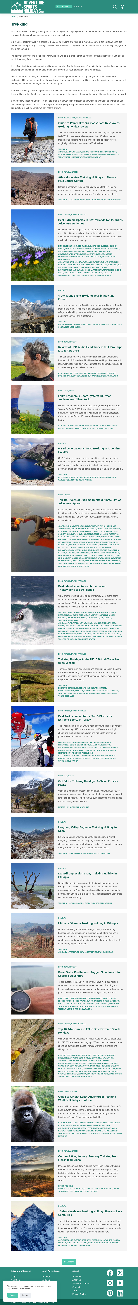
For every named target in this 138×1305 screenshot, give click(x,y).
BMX (60, 246)
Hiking (68, 249)
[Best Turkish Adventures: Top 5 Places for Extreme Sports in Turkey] (32, 736)
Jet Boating (115, 539)
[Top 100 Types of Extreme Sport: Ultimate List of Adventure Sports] (32, 531)
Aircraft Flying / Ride (101, 526)
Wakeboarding (109, 257)
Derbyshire (84, 688)
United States (88, 639)
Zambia (119, 1133)
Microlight (63, 545)
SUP (71, 257)
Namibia (90, 1131)
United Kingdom (71, 157)
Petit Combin (109, 270)
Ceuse (61, 1066)
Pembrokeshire (99, 154)
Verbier (100, 275)
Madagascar (99, 1128)
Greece (99, 628)
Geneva (61, 265)
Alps (60, 262)
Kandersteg (73, 267)
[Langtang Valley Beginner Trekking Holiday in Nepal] (32, 838)
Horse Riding (114, 537)
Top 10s (67, 215)
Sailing (101, 553)
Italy (115, 324)
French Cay (73, 628)
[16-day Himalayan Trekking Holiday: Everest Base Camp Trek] (32, 1226)
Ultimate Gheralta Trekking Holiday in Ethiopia (88, 923)
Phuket (117, 634)
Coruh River (85, 756)
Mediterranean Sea (67, 634)
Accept (13, 1295)
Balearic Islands (93, 623)
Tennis (71, 1009)
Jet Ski (61, 542)
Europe (85, 152)
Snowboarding (105, 254)
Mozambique (81, 1131)
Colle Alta (70, 1189)
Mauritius (117, 631)
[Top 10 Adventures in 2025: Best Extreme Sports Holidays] (32, 1050)
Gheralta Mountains (94, 952)
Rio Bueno (87, 636)
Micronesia (75, 1071)
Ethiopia (100, 903)
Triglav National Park (75, 1077)
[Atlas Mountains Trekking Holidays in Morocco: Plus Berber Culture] (32, 186)
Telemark (115, 561)
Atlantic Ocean (77, 623)
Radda (116, 1189)
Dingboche (68, 1240)
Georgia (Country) (74, 1069)
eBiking (69, 373)
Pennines (114, 691)
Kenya (68, 1128)
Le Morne (93, 631)
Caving (96, 532)
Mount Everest (80, 1243)
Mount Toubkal (114, 200)
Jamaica (84, 631)
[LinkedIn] (120, 1293)
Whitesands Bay (93, 157)
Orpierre (107, 1071)
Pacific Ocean (106, 634)
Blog (60, 118)
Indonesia (75, 631)
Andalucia (68, 1063)
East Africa (90, 903)
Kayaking (87, 249)
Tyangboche (84, 1246)
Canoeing (62, 532)
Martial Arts (111, 542)
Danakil (80, 903)
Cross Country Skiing (98, 998)
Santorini (97, 636)
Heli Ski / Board (78, 537)
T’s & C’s (76, 1290)
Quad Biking (113, 550)
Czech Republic (103, 1066)
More (76, 7)
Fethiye (112, 756)
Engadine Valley (92, 262)
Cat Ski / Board (85, 532)
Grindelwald (84, 265)
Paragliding (92, 251)
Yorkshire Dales (66, 696)
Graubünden (72, 265)
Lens (76, 270)
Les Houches (76, 327)
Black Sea (74, 756)
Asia (67, 623)
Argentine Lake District (80, 477)
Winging (74, 566)
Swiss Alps (108, 273)
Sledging (78, 558)
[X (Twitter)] (120, 1272)
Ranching (70, 553)
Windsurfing (64, 259)
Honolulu (114, 628)
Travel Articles (83, 118)
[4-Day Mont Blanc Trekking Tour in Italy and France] (32, 309)
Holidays (62, 290)
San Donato (63, 1191)
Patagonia (106, 477)
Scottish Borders (76, 693)
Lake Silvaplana (99, 267)
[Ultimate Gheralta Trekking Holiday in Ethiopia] (32, 935)
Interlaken (96, 265)
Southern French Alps (97, 1074)
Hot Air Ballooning (67, 539)
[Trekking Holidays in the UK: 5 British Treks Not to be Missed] (32, 675)
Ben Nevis (62, 688)
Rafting (102, 251)
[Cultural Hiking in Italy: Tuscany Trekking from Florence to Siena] (32, 1171)
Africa (61, 623)
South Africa (64, 1133)
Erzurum (96, 756)
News (71, 391)
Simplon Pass (70, 273)
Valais (93, 275)
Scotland (62, 693)
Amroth (61, 152)
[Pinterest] (110, 1293)
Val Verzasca (83, 275)
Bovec (90, 1063)
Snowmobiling (64, 561)
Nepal (97, 853)
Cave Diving (105, 742)
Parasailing (77, 550)
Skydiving (92, 254)
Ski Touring (116, 556)
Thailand (62, 639)
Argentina (63, 477)
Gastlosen (114, 262)
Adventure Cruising (81, 526)
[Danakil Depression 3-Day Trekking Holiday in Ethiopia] (32, 886)
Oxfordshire (90, 691)
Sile (69, 761)
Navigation (71, 547)
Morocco (101, 200)
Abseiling (66, 526)
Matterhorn (96, 270)
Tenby (61, 157)
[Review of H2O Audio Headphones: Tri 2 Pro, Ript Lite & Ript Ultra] (32, 359)
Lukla (70, 1243)
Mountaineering (65, 251)
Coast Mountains (87, 1066)
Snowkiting (63, 257)
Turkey (75, 761)
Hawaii (106, 628)
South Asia (105, 853)
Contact (76, 1287)
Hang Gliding (64, 537)
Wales (82, 157)
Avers (66, 262)
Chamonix (67, 324)
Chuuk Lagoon (71, 1066)
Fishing (84, 612)
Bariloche (96, 477)
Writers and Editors (81, 1283)
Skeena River (71, 1074)
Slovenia (82, 1074)
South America (85, 480)
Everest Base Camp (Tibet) (86, 1240)
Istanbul (70, 758)
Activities (62, 7)
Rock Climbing (82, 553)
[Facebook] (110, 1272)
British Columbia (101, 1063)
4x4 (59, 526)
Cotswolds (73, 688)
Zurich (108, 275)
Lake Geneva (86, 267)
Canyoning (95, 246)
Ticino (73, 275)
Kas (95, 758)
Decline (25, 1295)
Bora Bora (111, 623)
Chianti (61, 1189)
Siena (86, 1191)
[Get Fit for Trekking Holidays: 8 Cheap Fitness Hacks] (32, 792)
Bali (104, 623)
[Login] (122, 7)
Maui (110, 631)
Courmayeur (79, 324)
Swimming (96, 376)
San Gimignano (76, 1191)
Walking (114, 376)
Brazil (61, 626)
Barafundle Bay (73, 152)
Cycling (104, 246)
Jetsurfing (70, 542)
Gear (66, 342)
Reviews (67, 118)
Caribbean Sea (95, 626)
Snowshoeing (78, 561)
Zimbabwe (62, 1136)
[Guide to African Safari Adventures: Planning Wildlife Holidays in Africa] (32, 1114)
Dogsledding (87, 534)
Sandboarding (112, 553)
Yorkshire (112, 693)
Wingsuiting (84, 566)
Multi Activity (80, 251)
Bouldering (68, 246)
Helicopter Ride (93, 537)
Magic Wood (84, 270)
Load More (69, 1262)
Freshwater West (108, 152)
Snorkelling (89, 558)
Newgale (76, 154)
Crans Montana (77, 262)
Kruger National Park (82, 1128)
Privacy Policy (79, 1294)
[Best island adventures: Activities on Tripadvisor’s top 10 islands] (32, 610)
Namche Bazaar (95, 1243)
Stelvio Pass (96, 273)
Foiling (104, 534)
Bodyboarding (77, 529)
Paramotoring (65, 550)
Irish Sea (79, 691)
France (96, 324)
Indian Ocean (64, 631)
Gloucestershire (66, 691)
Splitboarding (92, 561)
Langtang (88, 853)
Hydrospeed (82, 539)
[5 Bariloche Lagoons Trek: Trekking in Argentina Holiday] (32, 462)
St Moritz (86, 273)
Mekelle (108, 903)
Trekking (62, 149)
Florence (88, 1189)
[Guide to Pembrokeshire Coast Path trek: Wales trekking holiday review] (32, 138)
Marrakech (91, 200)
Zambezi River (108, 1133)
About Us (76, 1280)
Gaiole (97, 1189)
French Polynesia (87, 628)
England (95, 688)
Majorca (103, 631)
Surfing (77, 257)
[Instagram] (110, 1283)
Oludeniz (62, 761)
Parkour (88, 550)
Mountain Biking (111, 249)
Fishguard (94, 152)
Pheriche (62, 1246)
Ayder (66, 756)
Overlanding (83, 547)
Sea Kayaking (88, 556)
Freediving (113, 534)
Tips (73, 118)
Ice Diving (105, 539)
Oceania (95, 634)
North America (84, 634)
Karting (80, 542)
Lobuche (62, 1243)
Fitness (77, 373)
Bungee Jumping (81, 246)
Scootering (63, 556)
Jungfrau (112, 265)
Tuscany (94, 1191)
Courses (46, 1280)
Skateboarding (74, 254)
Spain (119, 636)
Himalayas (79, 853)
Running (62, 376)
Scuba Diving (76, 556)
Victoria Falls (94, 1133)
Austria (82, 1063)
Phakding (114, 1243)
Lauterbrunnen (65, 270)
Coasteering (106, 532)
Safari (69, 1125)
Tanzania (75, 1133)
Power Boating (100, 550)
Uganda (84, 1133)
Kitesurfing (98, 249)
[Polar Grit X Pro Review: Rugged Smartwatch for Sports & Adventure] (32, 988)
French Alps (107, 324)
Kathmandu (114, 1240)
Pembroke (86, 154)
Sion (79, 273)
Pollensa (62, 636)
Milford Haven (65, 154)
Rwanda (99, 1131)
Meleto (109, 1189)
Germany (88, 1069)
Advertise (76, 1276)
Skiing (85, 254)
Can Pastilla (71, 626)
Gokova (61, 758)
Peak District (103, 691)
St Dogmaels (113, 154)
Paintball (94, 547)
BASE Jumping (68, 742)
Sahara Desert (111, 1131)
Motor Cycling (76, 545)
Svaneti (118, 1074)
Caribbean (82, 626)
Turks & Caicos (74, 639)
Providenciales (75, 636)
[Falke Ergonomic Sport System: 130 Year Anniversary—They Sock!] (32, 409)
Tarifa (61, 1077)
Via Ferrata (96, 257)
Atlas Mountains (77, 200)
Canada (113, 1063)
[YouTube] (120, 1283)
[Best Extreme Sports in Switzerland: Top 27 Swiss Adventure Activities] (32, 245)
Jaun (105, 265)
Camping (62, 426)
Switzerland (64, 275)
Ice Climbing (77, 249)
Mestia (67, 1071)
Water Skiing (114, 564)
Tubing (71, 564)
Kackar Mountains (83, 758)
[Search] (115, 7)
